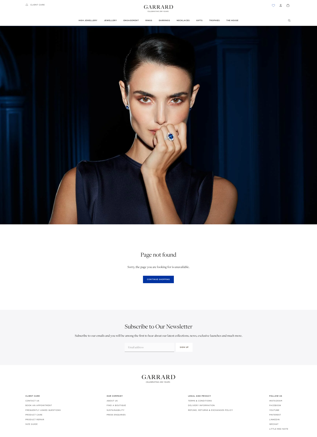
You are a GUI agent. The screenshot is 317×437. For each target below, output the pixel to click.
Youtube (274, 410)
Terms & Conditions (200, 401)
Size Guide (31, 424)
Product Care (33, 415)
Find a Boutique (116, 405)
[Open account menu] (280, 5)
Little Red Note (278, 429)
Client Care (37, 5)
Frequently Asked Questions (43, 410)
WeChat (274, 424)
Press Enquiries (116, 415)
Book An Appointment (38, 405)
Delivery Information (201, 405)
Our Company (115, 396)
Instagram (275, 401)
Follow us (275, 396)
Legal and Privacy (199, 396)
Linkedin (274, 419)
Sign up (184, 347)
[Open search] (289, 20)
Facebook (275, 405)
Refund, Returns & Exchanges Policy (210, 410)
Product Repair (34, 419)
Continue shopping (158, 279)
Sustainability (115, 410)
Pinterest (275, 415)
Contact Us (32, 401)
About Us (112, 401)
